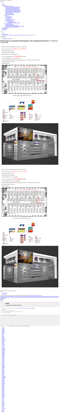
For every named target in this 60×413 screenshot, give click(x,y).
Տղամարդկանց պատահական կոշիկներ (13, 10)
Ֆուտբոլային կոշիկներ (10, 13)
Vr (4, 30)
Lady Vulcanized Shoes (9, 20)
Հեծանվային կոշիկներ (10, 14)
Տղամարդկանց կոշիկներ (8, 6)
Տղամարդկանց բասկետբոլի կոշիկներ (13, 9)
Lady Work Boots (8, 16)
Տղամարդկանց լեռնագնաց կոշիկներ (52, 296)
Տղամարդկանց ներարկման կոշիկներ (13, 11)
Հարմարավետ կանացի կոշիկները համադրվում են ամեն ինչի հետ (33, 296)
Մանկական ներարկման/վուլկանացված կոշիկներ (15, 26)
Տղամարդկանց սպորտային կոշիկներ (13, 8)
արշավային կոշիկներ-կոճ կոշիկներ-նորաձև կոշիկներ (10, 296)
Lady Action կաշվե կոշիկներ (10, 19)
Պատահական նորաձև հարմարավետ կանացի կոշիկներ (24, 297)
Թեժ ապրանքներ (32, 295)
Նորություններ (4, 28)
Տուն (3, 4)
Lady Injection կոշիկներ (9, 21)
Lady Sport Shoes (8, 18)
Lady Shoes (5, 15)
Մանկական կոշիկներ (8, 23)
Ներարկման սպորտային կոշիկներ (13, 22)
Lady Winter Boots (8, 17)
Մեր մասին (4, 29)
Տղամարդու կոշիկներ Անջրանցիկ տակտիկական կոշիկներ (47, 297)
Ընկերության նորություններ (7, 38)
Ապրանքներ (4, 5)
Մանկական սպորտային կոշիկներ (12, 25)
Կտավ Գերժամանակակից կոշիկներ (7, 297)
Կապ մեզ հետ (4, 27)
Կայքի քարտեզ (39, 295)
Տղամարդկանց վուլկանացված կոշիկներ (13, 12)
